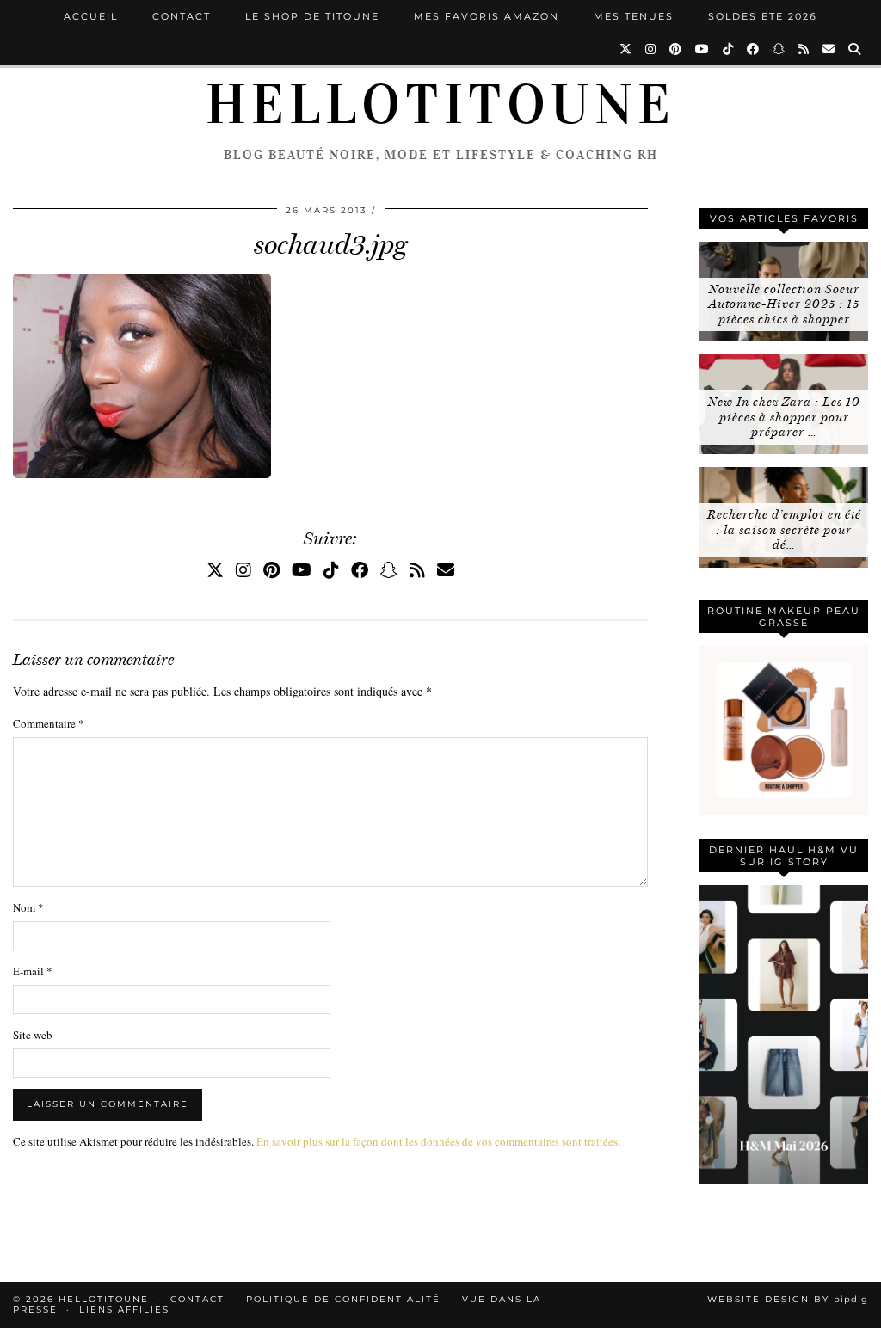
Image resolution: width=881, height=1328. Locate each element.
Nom (28, 907)
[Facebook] (754, 49)
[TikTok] (729, 49)
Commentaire (48, 723)
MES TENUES (634, 16)
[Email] (829, 49)
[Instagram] (651, 49)
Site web (32, 1034)
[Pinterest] (676, 49)
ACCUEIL (91, 16)
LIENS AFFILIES (124, 1309)
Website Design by (787, 1299)
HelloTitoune (440, 104)
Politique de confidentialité (343, 1299)
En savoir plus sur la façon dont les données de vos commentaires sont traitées (437, 1141)
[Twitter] (626, 49)
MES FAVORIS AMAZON (486, 16)
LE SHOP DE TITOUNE (312, 16)
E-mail (32, 971)
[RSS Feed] (804, 49)
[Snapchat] (779, 49)
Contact (181, 16)
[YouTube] (703, 49)
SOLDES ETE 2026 (762, 16)
